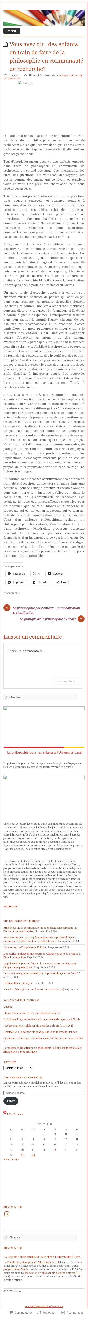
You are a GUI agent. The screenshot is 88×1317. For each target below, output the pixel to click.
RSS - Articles (15, 1114)
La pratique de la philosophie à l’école (48, 619)
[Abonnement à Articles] (4, 1114)
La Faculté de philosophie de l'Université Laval (31, 1262)
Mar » (15, 1159)
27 (22, 1155)
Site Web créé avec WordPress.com (44, 1306)
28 (33, 1155)
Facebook (10, 906)
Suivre (11, 1101)
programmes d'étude (15, 1269)
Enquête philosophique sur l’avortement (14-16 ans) (33, 989)
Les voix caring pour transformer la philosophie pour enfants (40, 973)
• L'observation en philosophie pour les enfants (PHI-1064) (38, 1025)
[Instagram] (6, 1214)
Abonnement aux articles (23, 1077)
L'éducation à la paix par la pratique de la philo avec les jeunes (40, 1032)
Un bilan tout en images (17, 983)
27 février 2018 (12, 75)
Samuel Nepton (39, 75)
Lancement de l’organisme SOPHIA (24, 947)
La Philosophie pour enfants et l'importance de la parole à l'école (41, 1019)
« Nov (6, 1159)
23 (55, 1150)
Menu (12, 31)
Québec (7, 1006)
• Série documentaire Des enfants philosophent (31, 1013)
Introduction (65, 75)
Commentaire (66, 681)
